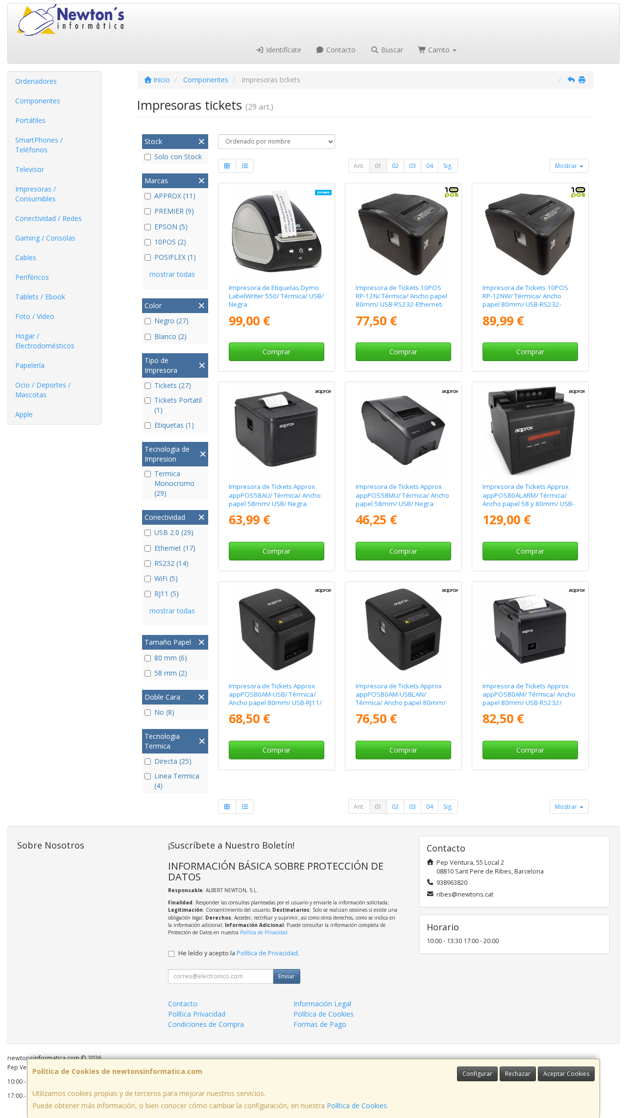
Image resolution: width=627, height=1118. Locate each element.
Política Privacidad (196, 1014)
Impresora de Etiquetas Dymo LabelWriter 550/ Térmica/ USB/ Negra (276, 296)
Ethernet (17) (174, 548)
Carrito (439, 49)
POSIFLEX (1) (175, 257)
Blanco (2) (170, 336)
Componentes (37, 100)
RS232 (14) (171, 563)
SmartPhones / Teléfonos (39, 144)
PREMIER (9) (174, 211)
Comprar (276, 351)
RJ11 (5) (166, 593)
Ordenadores (36, 81)
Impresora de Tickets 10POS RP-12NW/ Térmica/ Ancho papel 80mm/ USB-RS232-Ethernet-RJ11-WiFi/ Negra (525, 300)
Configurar (477, 1073)
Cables (25, 257)
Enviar (286, 976)
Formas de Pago (319, 1024)
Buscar (391, 49)
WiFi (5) (166, 578)
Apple (24, 414)
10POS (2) (170, 241)
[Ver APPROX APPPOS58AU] (277, 430)
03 (412, 166)
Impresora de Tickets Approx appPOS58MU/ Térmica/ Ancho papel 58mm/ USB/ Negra (402, 495)
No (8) (164, 712)
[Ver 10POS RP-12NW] (530, 231)
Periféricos (32, 277)
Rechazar (518, 1073)
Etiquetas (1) (174, 425)
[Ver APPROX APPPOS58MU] (403, 430)
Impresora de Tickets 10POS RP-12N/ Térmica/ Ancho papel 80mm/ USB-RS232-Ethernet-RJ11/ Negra (401, 300)
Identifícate (282, 49)
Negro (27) (171, 320)
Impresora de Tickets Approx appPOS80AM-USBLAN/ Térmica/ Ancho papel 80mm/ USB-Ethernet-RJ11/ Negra (401, 698)
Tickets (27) (172, 385)
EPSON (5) (171, 226)
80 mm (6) (170, 657)
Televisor (29, 169)
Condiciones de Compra (206, 1024)
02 (395, 166)
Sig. (448, 166)
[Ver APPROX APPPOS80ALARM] (530, 430)
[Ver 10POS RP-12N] (403, 231)
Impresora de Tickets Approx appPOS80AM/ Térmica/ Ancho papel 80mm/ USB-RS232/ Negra (529, 698)
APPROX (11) (174, 195)
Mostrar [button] (567, 166)
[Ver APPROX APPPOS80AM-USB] (277, 629)
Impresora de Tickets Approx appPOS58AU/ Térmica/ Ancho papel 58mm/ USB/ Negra (275, 495)
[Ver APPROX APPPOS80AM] (530, 629)
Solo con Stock (178, 156)
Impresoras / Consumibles (35, 193)
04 (429, 166)
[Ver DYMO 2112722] (277, 231)
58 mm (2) (170, 673)
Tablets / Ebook (40, 296)
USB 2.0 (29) (173, 532)
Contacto (340, 49)
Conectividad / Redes (48, 218)
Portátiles (30, 120)
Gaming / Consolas (45, 238)
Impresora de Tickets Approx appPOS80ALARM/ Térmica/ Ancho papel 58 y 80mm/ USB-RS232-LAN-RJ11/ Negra (528, 499)
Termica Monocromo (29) (174, 483)
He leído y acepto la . (238, 953)
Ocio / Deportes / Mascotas (43, 389)
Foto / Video (34, 316)
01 (378, 166)
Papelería (30, 365)
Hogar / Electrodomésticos (44, 340)
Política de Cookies (357, 1105)
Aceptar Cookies (566, 1073)
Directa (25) (173, 761)
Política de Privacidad (264, 932)
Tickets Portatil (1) (178, 404)
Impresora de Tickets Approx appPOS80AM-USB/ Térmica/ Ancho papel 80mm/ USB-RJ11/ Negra (275, 698)
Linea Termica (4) (176, 780)
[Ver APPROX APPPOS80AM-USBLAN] (403, 629)
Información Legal (322, 1003)
